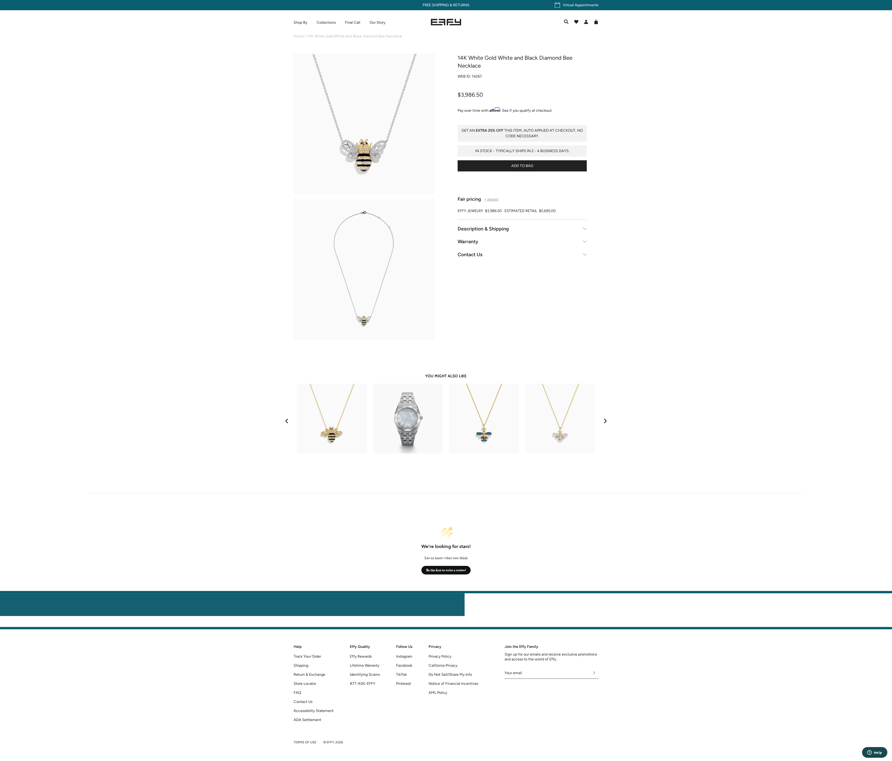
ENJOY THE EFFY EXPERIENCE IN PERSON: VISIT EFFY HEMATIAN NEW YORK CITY (446, 624)
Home (299, 36)
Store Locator (305, 683)
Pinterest (403, 683)
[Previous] (287, 421)
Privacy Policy (440, 656)
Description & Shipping (483, 228)
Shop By (300, 22)
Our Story (377, 22)
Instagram (404, 656)
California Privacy (443, 665)
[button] (364, 125)
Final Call (352, 22)
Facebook (404, 665)
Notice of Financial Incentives (453, 683)
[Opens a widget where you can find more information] (874, 753)
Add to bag (522, 165)
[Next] (605, 421)
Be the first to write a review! (446, 570)
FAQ (297, 692)
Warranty (468, 241)
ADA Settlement (307, 720)
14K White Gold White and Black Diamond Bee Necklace (354, 36)
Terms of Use (305, 742)
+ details (491, 199)
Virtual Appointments (580, 5)
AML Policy (438, 692)
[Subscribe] (594, 673)
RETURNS (461, 5)
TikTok (401, 674)
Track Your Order (307, 656)
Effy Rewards (361, 656)
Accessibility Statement (314, 711)
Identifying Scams (365, 674)
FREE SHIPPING (436, 5)
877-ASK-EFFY (362, 683)
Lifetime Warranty (364, 665)
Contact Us (470, 254)
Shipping (301, 665)
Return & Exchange (309, 674)
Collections (326, 22)
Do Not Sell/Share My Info (450, 674)
